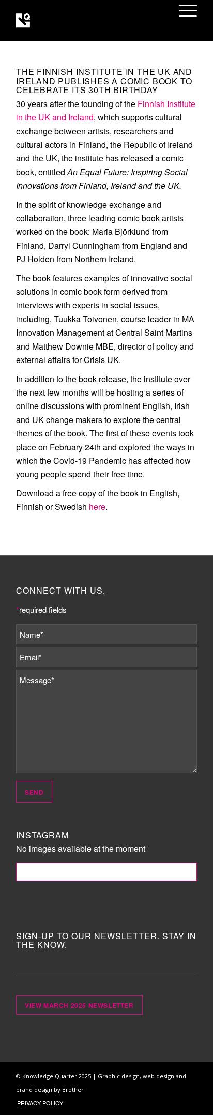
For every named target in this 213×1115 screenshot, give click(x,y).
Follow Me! (107, 872)
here (97, 507)
